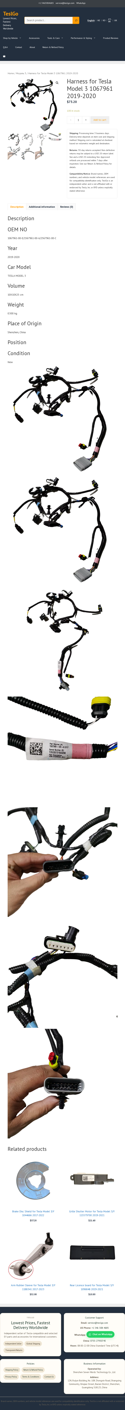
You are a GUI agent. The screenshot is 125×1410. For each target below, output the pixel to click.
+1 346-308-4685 (100, 1327)
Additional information (42, 206)
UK (115, 20)
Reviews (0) (66, 206)
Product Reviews (110, 38)
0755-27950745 (98, 1340)
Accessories (34, 38)
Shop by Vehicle (10, 38)
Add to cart (99, 120)
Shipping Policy (11, 1370)
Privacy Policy (11, 1376)
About (32, 47)
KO (104, 20)
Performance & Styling (81, 38)
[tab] (17, 206)
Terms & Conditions (30, 1376)
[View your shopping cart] (4, 56)
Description (16, 206)
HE (98, 20)
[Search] (76, 20)
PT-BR (110, 20)
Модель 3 (21, 73)
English (91, 20)
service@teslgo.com (98, 1322)
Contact (18, 47)
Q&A (5, 47)
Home (11, 73)
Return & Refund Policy (53, 47)
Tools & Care (53, 38)
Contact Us (49, 1376)
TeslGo (10, 13)
